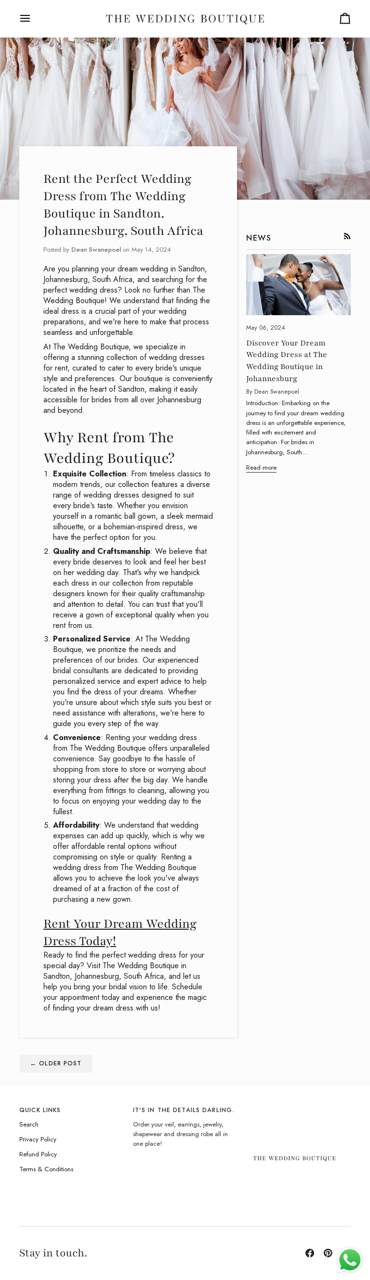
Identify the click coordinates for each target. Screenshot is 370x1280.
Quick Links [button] (40, 1110)
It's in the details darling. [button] (184, 1110)
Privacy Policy (37, 1139)
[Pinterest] (328, 1253)
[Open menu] (33, 18)
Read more (261, 467)
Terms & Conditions (46, 1169)
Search (29, 1124)
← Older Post (56, 1063)
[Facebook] (309, 1253)
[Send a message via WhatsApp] (350, 1260)
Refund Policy (38, 1154)
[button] (298, 1108)
